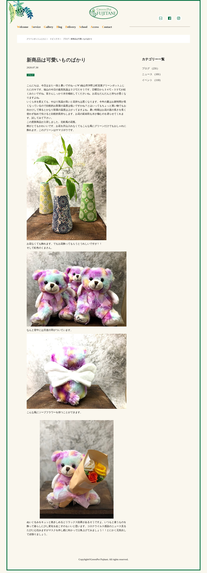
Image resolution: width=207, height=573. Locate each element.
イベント (147, 80)
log (59, 27)
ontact (107, 27)
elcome (22, 27)
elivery (70, 27)
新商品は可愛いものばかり (56, 60)
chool (83, 27)
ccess (95, 27)
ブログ (146, 68)
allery (48, 27)
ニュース (147, 74)
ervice (36, 27)
